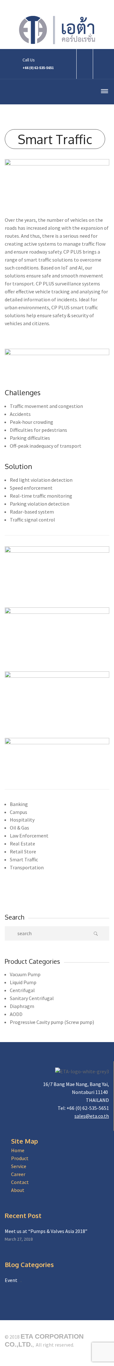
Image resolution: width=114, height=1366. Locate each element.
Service (18, 1166)
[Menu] (104, 92)
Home (17, 1150)
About (17, 1190)
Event (11, 1280)
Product (19, 1158)
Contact (20, 1182)
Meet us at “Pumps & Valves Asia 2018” (46, 1231)
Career (18, 1174)
